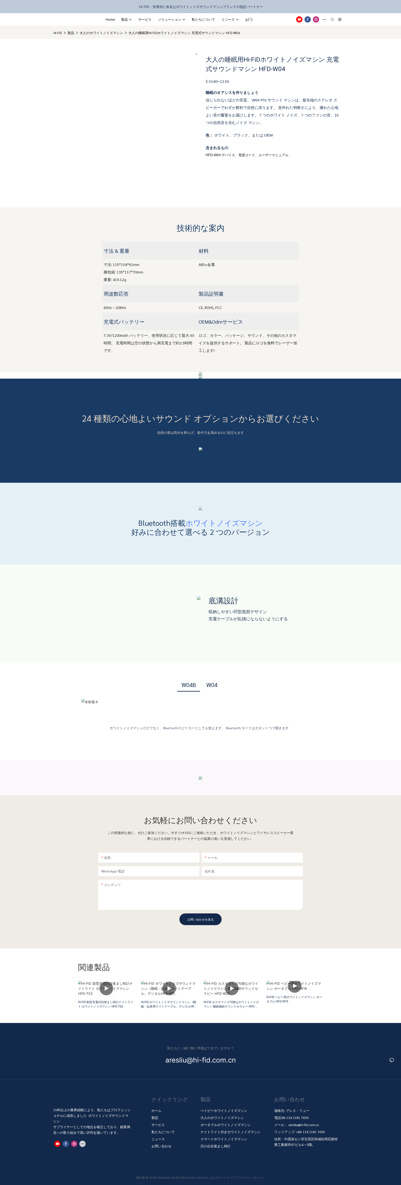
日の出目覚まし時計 (215, 1146)
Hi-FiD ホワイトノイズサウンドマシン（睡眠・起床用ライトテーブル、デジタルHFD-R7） (169, 1004)
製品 (70, 33)
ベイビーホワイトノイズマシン (223, 1110)
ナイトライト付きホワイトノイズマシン (230, 1132)
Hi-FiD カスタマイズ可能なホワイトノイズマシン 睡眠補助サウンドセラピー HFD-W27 (231, 1004)
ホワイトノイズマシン (224, 522)
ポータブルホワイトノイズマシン (225, 1124)
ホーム (156, 1110)
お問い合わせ (161, 1146)
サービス (158, 1124)
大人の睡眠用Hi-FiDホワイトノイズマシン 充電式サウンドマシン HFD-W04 (184, 33)
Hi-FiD (57, 33)
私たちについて (163, 1132)
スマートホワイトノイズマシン (223, 1139)
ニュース (158, 1139)
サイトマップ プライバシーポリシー (241, 1177)
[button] (251, 19)
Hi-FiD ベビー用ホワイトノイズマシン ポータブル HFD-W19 (294, 999)
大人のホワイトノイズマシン (101, 33)
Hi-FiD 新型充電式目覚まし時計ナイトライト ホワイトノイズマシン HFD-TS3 (105, 1004)
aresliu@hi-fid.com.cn (303, 1124)
